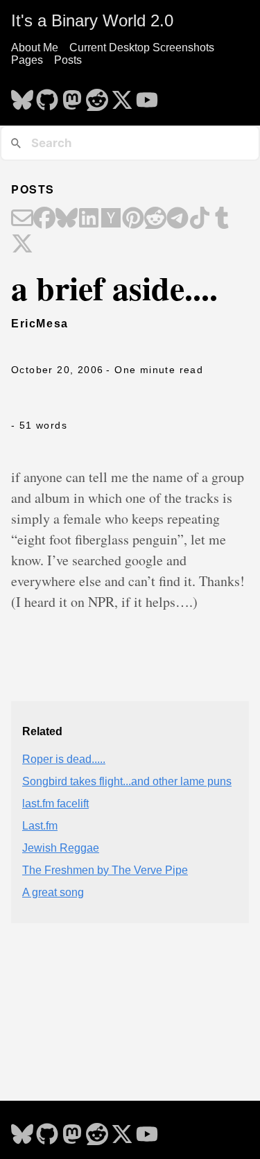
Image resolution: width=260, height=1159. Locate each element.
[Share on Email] (22, 219)
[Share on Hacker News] (111, 219)
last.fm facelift (55, 803)
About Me (34, 47)
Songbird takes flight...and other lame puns (127, 781)
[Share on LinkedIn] (89, 219)
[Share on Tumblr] (222, 219)
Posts (68, 60)
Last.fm (40, 826)
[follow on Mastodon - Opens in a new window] (72, 96)
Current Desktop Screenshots (141, 47)
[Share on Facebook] (44, 219)
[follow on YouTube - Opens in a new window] (147, 96)
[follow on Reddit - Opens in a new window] (97, 96)
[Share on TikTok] (200, 219)
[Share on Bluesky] (66, 219)
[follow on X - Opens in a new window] (122, 96)
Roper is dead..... (63, 759)
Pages (27, 60)
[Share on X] (22, 244)
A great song (53, 892)
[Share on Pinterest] (133, 219)
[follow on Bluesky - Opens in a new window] (22, 96)
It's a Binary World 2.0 (92, 20)
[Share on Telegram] (177, 219)
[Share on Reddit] (155, 219)
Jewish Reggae (60, 848)
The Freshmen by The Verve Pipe (105, 870)
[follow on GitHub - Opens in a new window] (47, 96)
